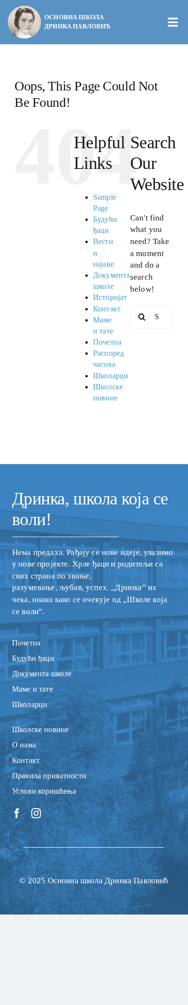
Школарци (110, 376)
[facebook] (17, 813)
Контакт (107, 309)
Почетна (107, 342)
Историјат (110, 297)
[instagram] (36, 813)
